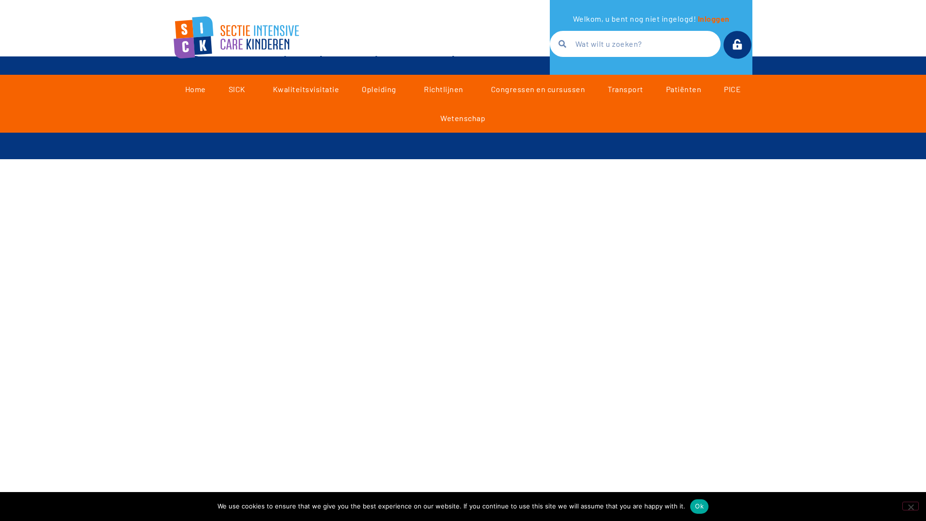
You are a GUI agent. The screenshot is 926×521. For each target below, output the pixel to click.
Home (195, 89)
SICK (237, 89)
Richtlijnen (443, 89)
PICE (732, 89)
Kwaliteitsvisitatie (306, 89)
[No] (910, 506)
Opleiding (379, 89)
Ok (699, 506)
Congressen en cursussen (538, 89)
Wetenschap (462, 118)
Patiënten (684, 89)
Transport (625, 89)
